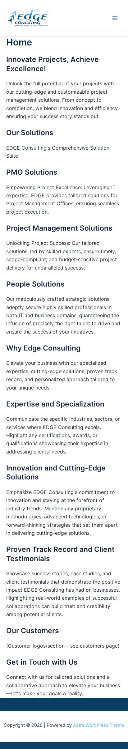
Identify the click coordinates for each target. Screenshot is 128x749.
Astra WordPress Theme (98, 725)
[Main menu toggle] (115, 18)
